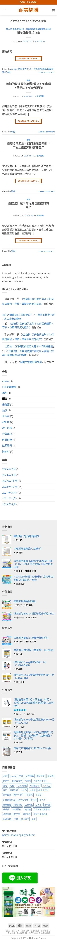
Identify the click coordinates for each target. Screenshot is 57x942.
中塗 (21, 776)
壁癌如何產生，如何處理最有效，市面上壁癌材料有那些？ (28, 145)
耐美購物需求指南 (28, 33)
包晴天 (28, 780)
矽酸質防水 (17, 809)
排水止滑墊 (43, 790)
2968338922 (40, 41)
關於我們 (15, 931)
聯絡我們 (25, 931)
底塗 (5, 790)
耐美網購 (28, 9)
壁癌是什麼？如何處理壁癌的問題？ (28, 205)
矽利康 (6, 422)
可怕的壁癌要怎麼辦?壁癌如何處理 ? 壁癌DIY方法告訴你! (28, 86)
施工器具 (7, 795)
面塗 (34, 819)
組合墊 (28, 809)
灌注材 (19, 29)
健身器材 (41, 776)
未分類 (6, 404)
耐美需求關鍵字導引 (31, 362)
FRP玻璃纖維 (9, 387)
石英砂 (38, 804)
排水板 (33, 790)
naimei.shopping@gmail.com (18, 835)
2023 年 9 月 (9, 475)
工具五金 (46, 785)
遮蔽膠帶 (41, 29)
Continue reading (28, 58)
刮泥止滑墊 (17, 780)
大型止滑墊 (22, 785)
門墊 (16, 819)
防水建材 (25, 819)
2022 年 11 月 (9, 481)
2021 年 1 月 (9, 498)
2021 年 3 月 (9, 492)
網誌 (8, 931)
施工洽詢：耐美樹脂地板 (39, 933)
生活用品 (29, 804)
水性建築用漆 (9, 799)
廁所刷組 (14, 790)
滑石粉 (34, 799)
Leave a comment (47, 72)
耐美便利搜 (22, 933)
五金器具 (30, 776)
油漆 (4, 410)
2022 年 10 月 (9, 486)
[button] (4, 10)
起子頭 (17, 814)
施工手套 (18, 795)
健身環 (50, 776)
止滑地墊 (29, 795)
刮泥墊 (6, 780)
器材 (5, 785)
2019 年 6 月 (9, 504)
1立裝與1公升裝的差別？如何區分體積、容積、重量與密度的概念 (28, 301)
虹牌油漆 (7, 814)
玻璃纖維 (7, 804)
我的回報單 (45, 931)
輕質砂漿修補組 (40, 814)
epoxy (9, 29)
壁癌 (14, 29)
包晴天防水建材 (40, 780)
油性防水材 (23, 799)
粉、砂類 (26, 29)
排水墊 (24, 790)
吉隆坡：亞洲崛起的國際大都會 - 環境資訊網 (29, 346)
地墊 (4, 392)
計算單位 (7, 433)
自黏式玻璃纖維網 (41, 809)
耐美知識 (11, 933)
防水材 (48, 29)
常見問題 (35, 931)
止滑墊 (38, 795)
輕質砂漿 (33, 29)
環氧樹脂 (18, 804)
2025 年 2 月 (9, 469)
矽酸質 (6, 809)
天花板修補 (35, 785)
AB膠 (5, 776)
